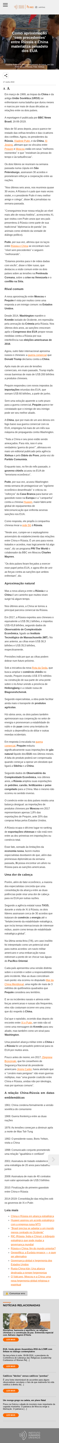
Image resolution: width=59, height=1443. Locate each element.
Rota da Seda (39, 668)
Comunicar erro (15, 1293)
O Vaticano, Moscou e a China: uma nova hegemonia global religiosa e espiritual (31, 1280)
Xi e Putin (26, 1022)
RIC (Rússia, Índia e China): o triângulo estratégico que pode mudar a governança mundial (33, 1240)
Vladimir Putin (22, 141)
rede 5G (26, 525)
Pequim (9, 149)
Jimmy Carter (24, 1069)
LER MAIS (10, 1340)
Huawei (28, 502)
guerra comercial (37, 355)
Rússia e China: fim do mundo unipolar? (33, 1248)
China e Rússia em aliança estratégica (32, 1216)
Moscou (20, 149)
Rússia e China (19, 246)
